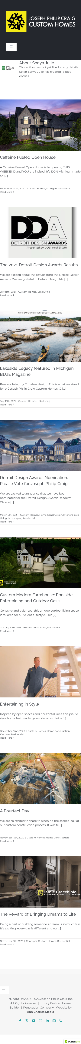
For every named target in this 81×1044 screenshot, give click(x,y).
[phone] (60, 1020)
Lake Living (43, 291)
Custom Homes (36, 188)
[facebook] (20, 1020)
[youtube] (33, 1020)
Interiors (68, 514)
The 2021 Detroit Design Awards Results (39, 264)
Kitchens (5, 734)
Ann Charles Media (40, 1012)
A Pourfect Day (14, 810)
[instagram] (40, 1020)
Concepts (31, 941)
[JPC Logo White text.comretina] (40, 5)
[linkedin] (47, 1020)
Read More (6, 191)
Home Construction (50, 514)
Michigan (51, 188)
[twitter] (26, 1020)
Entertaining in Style (19, 704)
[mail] (54, 1020)
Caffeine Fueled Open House (28, 157)
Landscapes (14, 518)
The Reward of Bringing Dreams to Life (38, 914)
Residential (64, 188)
